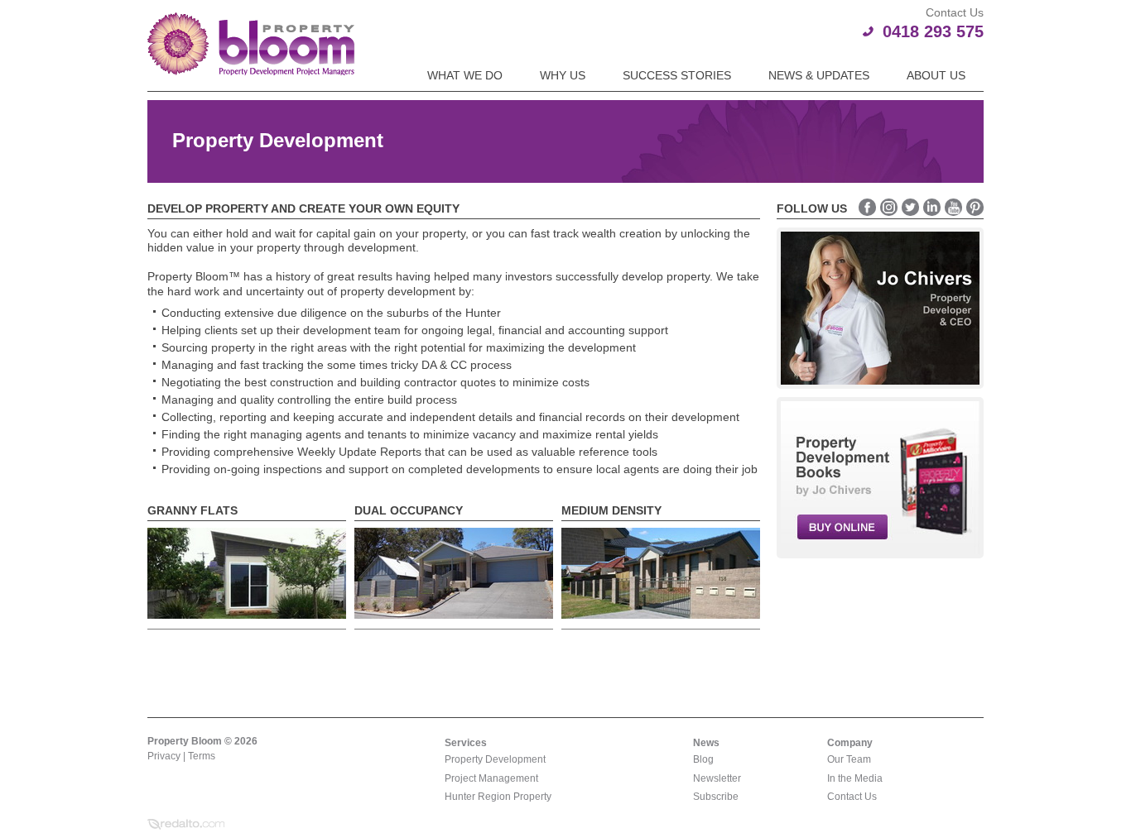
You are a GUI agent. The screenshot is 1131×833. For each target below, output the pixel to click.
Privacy (163, 756)
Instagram (889, 207)
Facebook (867, 207)
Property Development (495, 759)
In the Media (855, 778)
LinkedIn (932, 207)
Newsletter (717, 778)
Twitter (910, 207)
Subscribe (716, 796)
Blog (703, 759)
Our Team (849, 759)
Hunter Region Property (498, 796)
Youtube (953, 207)
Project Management (491, 778)
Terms (201, 756)
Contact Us (852, 796)
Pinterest (975, 207)
